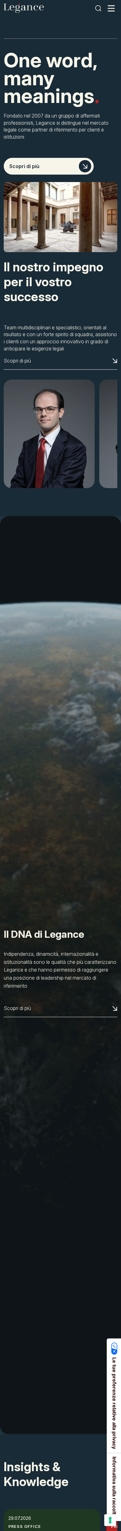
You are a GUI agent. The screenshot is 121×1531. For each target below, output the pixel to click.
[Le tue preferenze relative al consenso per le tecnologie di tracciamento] (110, 1520)
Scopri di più (24, 166)
